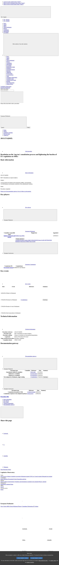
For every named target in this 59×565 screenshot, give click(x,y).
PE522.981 (33, 372)
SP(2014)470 (30, 393)
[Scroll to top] (12, 412)
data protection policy (43, 560)
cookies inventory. (30, 562)
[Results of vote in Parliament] (31, 311)
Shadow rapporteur (20, 238)
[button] (22, 500)
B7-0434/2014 (34, 375)
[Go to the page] (31, 298)
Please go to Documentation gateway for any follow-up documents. (16, 191)
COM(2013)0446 (31, 392)
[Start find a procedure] (12, 97)
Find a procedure (4, 89)
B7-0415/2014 (34, 373)
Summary (45, 299)
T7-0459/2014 (24, 299)
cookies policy (53, 560)
